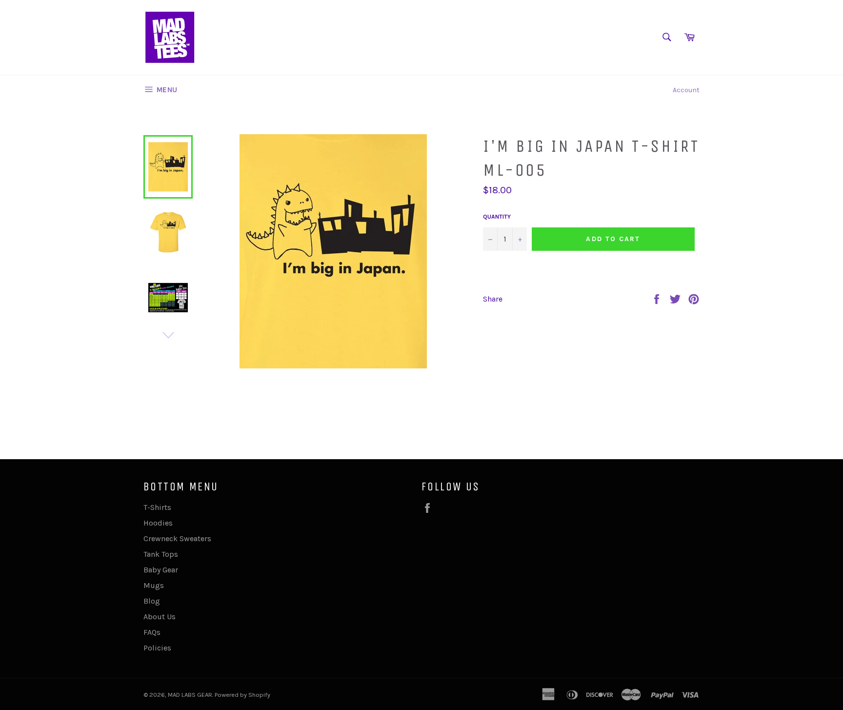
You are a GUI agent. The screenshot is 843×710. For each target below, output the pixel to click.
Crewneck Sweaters (177, 538)
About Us (159, 616)
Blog (151, 601)
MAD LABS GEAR (190, 694)
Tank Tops (160, 554)
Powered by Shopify (242, 694)
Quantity (497, 216)
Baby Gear (160, 569)
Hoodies (158, 522)
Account (686, 90)
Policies (157, 647)
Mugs (153, 585)
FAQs (152, 632)
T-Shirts (157, 507)
